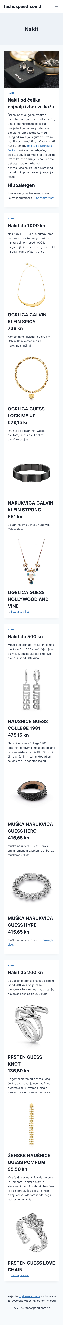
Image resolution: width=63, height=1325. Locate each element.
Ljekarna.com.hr (29, 1296)
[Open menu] (56, 6)
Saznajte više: (45, 197)
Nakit (11, 93)
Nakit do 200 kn (25, 972)
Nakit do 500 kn (25, 636)
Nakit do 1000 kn (26, 225)
